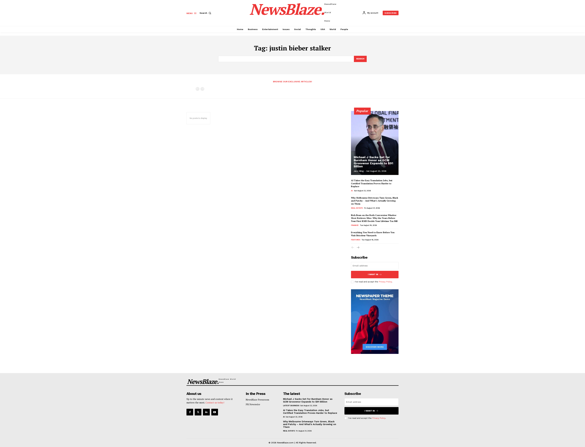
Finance (355, 225)
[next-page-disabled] (202, 89)
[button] (206, 13)
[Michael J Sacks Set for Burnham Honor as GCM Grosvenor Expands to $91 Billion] (375, 143)
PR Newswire (253, 404)
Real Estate (357, 208)
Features (355, 240)
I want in (373, 274)
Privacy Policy (385, 282)
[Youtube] (214, 412)
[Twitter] (198, 412)
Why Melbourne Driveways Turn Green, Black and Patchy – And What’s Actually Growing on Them (374, 200)
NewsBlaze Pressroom (257, 399)
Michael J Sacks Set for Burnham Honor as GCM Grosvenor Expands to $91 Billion (373, 161)
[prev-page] (197, 89)
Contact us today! (215, 402)
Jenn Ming (359, 171)
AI (352, 191)
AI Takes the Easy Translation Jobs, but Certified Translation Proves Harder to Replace (371, 183)
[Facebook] (189, 412)
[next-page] (358, 247)
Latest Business (291, 405)
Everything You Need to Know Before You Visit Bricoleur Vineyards (372, 234)
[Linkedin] (206, 412)
